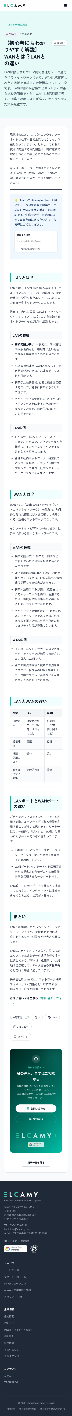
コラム (8, 1375)
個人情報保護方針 (27, 1408)
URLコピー (23, 1026)
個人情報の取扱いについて (52, 1408)
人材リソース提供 (14, 1296)
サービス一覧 (11, 1270)
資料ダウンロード (14, 1356)
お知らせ (9, 1323)
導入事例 (9, 1336)
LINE (54, 1017)
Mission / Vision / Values (18, 1329)
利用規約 (11, 1408)
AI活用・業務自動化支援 (17, 1290)
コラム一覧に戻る (17, 24)
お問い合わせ (38, 1108)
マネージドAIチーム (15, 1277)
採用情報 (9, 1343)
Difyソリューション (15, 1283)
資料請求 (38, 1119)
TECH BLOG (11, 1382)
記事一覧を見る (36, 1162)
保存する (23, 1036)
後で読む (61, 42)
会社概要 (9, 1316)
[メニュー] (66, 5)
